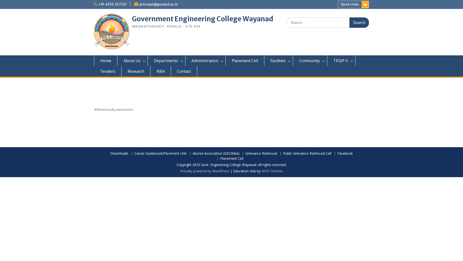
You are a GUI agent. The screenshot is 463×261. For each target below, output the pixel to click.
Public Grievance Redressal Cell (307, 153)
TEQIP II (340, 60)
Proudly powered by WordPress (204, 171)
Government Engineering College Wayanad (202, 18)
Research (136, 71)
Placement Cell (245, 60)
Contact (184, 71)
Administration (204, 60)
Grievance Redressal (261, 153)
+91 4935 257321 (112, 4)
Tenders (107, 71)
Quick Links (349, 4)
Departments (166, 60)
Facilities (278, 60)
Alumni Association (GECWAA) (216, 153)
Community (309, 60)
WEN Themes (272, 171)
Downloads (119, 153)
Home (105, 60)
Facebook (345, 153)
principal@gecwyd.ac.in (158, 4)
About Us (131, 60)
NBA (161, 71)
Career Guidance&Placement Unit (160, 153)
